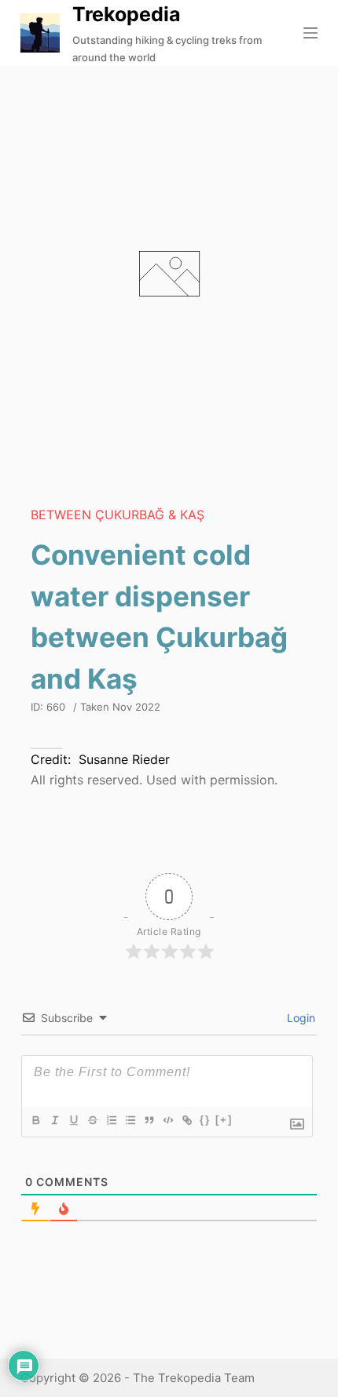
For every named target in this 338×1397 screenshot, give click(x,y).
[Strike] (92, 1120)
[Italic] (54, 1120)
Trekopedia (126, 14)
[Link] (186, 1120)
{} (205, 1120)
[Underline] (73, 1120)
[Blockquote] (148, 1120)
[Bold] (35, 1120)
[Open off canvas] (310, 33)
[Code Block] (167, 1120)
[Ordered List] (110, 1120)
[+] (224, 1120)
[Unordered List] (129, 1120)
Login (299, 1017)
